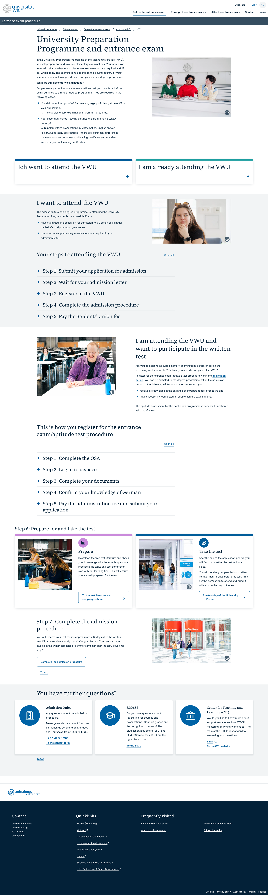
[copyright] (227, 112)
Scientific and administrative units (94, 862)
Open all (169, 255)
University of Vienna (47, 29)
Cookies (262, 891)
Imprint (252, 891)
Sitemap (210, 891)
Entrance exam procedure (21, 21)
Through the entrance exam (218, 823)
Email (210, 741)
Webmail (81, 830)
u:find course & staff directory (92, 843)
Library (81, 856)
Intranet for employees (88, 849)
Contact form (18, 835)
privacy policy (224, 891)
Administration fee (213, 830)
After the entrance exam (153, 830)
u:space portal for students (91, 836)
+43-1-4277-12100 (57, 738)
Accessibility (239, 891)
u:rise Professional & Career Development (98, 869)
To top (44, 672)
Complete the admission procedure (61, 661)
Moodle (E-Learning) (87, 823)
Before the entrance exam (154, 823)
